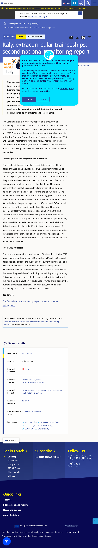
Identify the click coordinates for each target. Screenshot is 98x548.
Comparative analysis (50, 422)
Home (4, 23)
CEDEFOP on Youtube (83, 457)
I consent (29, 99)
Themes (7, 499)
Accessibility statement (17, 532)
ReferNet (25, 401)
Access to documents (55, 532)
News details (83, 65)
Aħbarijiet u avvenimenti (19, 24)
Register (88, 3)
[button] (71, 37)
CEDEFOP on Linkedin (89, 457)
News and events (12, 510)
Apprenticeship (31, 422)
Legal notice (38, 536)
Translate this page (37, 16)
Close (80, 13)
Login (81, 3)
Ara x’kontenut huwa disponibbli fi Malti (70, 8)
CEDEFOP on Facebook (70, 457)
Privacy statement (9, 536)
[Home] (7, 3)
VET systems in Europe (32, 393)
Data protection (25, 536)
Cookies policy (71, 532)
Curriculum (29, 429)
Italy (27, 369)
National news (27, 353)
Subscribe (43, 451)
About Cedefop (11, 515)
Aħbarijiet (36, 24)
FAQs (4, 532)
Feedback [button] (95, 521)
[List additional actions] (69, 3)
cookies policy (67, 88)
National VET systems (32, 379)
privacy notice (43, 91)
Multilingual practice (36, 532)
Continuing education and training (38, 425)
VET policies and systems (33, 382)
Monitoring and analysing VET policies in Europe (42, 390)
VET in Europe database (31, 411)
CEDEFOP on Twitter (77, 457)
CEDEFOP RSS (77, 464)
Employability (43, 429)
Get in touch (13, 451)
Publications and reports (15, 504)
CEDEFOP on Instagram (70, 464)
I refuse (43, 99)
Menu (94, 3)
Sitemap (48, 536)
